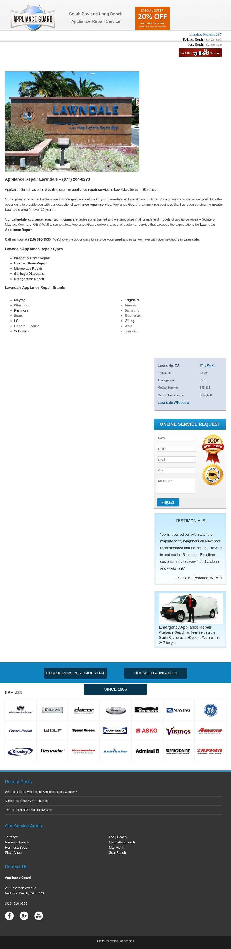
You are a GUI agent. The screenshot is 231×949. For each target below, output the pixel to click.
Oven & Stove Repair (30, 263)
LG (16, 321)
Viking (129, 321)
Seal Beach (117, 853)
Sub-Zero (21, 331)
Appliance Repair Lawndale (31, 179)
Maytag (19, 300)
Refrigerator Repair (29, 279)
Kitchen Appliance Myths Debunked (27, 800)
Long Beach (118, 837)
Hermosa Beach (17, 847)
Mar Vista (116, 847)
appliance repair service (92, 204)
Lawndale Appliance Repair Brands (35, 288)
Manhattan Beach (122, 842)
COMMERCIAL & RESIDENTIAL (75, 673)
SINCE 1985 (115, 689)
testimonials (190, 520)
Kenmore (21, 310)
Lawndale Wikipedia (173, 402)
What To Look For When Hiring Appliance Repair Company (41, 791)
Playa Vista (13, 853)
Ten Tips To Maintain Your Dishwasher (28, 809)
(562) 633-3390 (213, 44)
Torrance (11, 837)
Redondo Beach (17, 842)
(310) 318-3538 (39, 239)
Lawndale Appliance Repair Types (34, 249)
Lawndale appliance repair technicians (42, 219)
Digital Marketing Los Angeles (115, 941)
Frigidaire (132, 300)
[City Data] (207, 365)
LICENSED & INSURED (155, 673)
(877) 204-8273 (213, 39)
